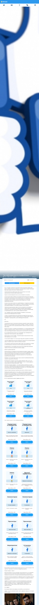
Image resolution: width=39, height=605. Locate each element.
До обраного (27, 283)
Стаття (5, 276)
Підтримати (12, 283)
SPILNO (4, 2)
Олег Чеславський (9, 279)
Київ (15, 276)
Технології (10, 276)
